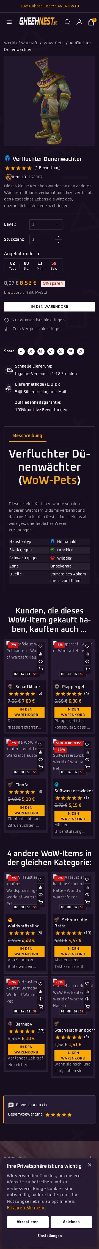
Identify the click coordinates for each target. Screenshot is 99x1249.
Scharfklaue (27, 687)
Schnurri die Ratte (70, 923)
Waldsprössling (24, 926)
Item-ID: (20, 177)
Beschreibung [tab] (27, 435)
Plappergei (72, 687)
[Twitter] (31, 351)
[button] (67, 22)
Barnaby (23, 1024)
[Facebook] (21, 351)
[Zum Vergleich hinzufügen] (41, 654)
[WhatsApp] (60, 351)
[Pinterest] (70, 351)
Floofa (21, 785)
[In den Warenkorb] (41, 669)
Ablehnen (71, 1222)
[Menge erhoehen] (58, 237)
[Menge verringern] (58, 242)
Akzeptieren (27, 1222)
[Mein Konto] (79, 22)
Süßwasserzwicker (73, 791)
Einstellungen (49, 1236)
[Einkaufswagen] (91, 22)
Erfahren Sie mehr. (26, 1208)
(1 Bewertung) (47, 168)
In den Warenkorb (49, 306)
